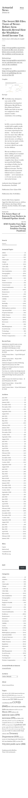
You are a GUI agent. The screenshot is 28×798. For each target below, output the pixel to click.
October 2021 (5, 517)
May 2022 (5, 501)
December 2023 (6, 457)
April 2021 (5, 531)
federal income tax (16, 202)
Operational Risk (6, 310)
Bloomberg (11, 697)
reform (11, 729)
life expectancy (14, 720)
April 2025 (5, 423)
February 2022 (6, 508)
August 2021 (5, 522)
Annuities (4, 255)
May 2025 (4, 420)
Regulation (17, 200)
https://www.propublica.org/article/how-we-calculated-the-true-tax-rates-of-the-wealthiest (14, 62)
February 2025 (6, 425)
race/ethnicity (17, 727)
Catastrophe (5, 259)
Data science (5, 269)
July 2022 (4, 497)
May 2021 (4, 529)
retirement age (18, 729)
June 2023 (5, 471)
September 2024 (6, 437)
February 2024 (6, 453)
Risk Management (7, 326)
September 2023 (6, 464)
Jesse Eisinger (14, 204)
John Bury (6, 720)
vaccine (19, 741)
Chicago (20, 699)
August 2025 (5, 414)
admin (4, 252)
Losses (4, 301)
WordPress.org (6, 554)
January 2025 (5, 427)
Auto (3, 257)
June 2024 (5, 444)
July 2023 (4, 469)
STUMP (10, 730)
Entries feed (5, 549)
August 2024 (5, 439)
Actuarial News (7, 9)
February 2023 (6, 480)
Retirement (5, 322)
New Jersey (13, 722)
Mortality (4, 305)
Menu (22, 7)
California (6, 699)
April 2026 (5, 400)
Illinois (6, 712)
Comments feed (6, 551)
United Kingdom (12, 739)
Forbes (20, 709)
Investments (5, 296)
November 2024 (6, 432)
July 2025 (4, 416)
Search (22, 567)
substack (16, 731)
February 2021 (6, 536)
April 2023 (5, 476)
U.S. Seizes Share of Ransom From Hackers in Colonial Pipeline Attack (14, 215)
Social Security (6, 329)
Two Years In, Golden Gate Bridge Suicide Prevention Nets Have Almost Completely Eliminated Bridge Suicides (13, 372)
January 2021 (5, 538)
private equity (6, 727)
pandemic (20, 725)
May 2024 (5, 446)
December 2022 (6, 485)
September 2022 (6, 492)
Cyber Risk (5, 266)
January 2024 (5, 455)
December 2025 (6, 404)
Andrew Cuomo (18, 695)
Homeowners (6, 292)
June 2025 (5, 418)
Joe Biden (19, 718)
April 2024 (5, 448)
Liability (4, 299)
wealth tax (4, 207)
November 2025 (6, 407)
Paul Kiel (10, 205)
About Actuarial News (8, 685)
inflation (15, 712)
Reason (5, 729)
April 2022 (5, 503)
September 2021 (6, 520)
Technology (5, 331)
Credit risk (5, 264)
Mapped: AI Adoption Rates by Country (13, 367)
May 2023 (5, 473)
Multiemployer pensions (9, 308)
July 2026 (4, 397)
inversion (8, 718)
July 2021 (4, 524)
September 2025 (6, 411)
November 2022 (6, 487)
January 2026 (5, 402)
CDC (13, 699)
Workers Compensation (8, 335)
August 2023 (5, 467)
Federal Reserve (11, 709)
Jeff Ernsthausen (6, 204)
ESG (11, 706)
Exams (4, 280)
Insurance (5, 294)
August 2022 (5, 494)
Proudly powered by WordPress (9, 750)
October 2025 (6, 409)
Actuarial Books (6, 668)
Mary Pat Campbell (19, 39)
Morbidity (5, 303)
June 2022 (5, 499)
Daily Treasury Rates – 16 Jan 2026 (11, 387)
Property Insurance (7, 312)
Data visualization (7, 271)
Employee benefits (7, 278)
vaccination (10, 741)
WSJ (6, 744)
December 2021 (6, 513)
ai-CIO (10, 693)
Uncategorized (6, 333)
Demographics (6, 273)
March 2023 (5, 478)
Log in (4, 547)
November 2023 (6, 460)
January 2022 (5, 510)
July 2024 (4, 441)
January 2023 (5, 483)
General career (6, 285)
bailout (5, 697)
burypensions (20, 697)
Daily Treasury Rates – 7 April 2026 (12, 354)
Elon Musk (8, 202)
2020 (4, 693)
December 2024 (6, 430)
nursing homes (10, 724)
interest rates (11, 715)
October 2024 (6, 434)
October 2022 (6, 490)
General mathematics (8, 287)
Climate (4, 262)
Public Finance (10, 200)
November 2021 (6, 515)
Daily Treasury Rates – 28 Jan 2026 (11, 358)
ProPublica (15, 205)
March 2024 (5, 450)
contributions (7, 702)
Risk (3, 324)
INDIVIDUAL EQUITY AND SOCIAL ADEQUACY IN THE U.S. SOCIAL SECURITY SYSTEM (12, 346)
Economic (5, 275)
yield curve (17, 744)
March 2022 (5, 506)
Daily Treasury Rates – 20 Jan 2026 (12, 383)
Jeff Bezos (23, 202)
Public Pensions (6, 317)
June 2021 (4, 527)
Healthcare (5, 289)
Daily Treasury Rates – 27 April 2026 (12, 350)
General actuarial (7, 282)
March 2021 (5, 533)
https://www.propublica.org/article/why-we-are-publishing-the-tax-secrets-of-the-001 (14, 73)
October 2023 (6, 462)
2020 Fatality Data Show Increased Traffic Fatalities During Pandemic (15, 226)
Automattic (12, 752)
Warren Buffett (22, 205)
